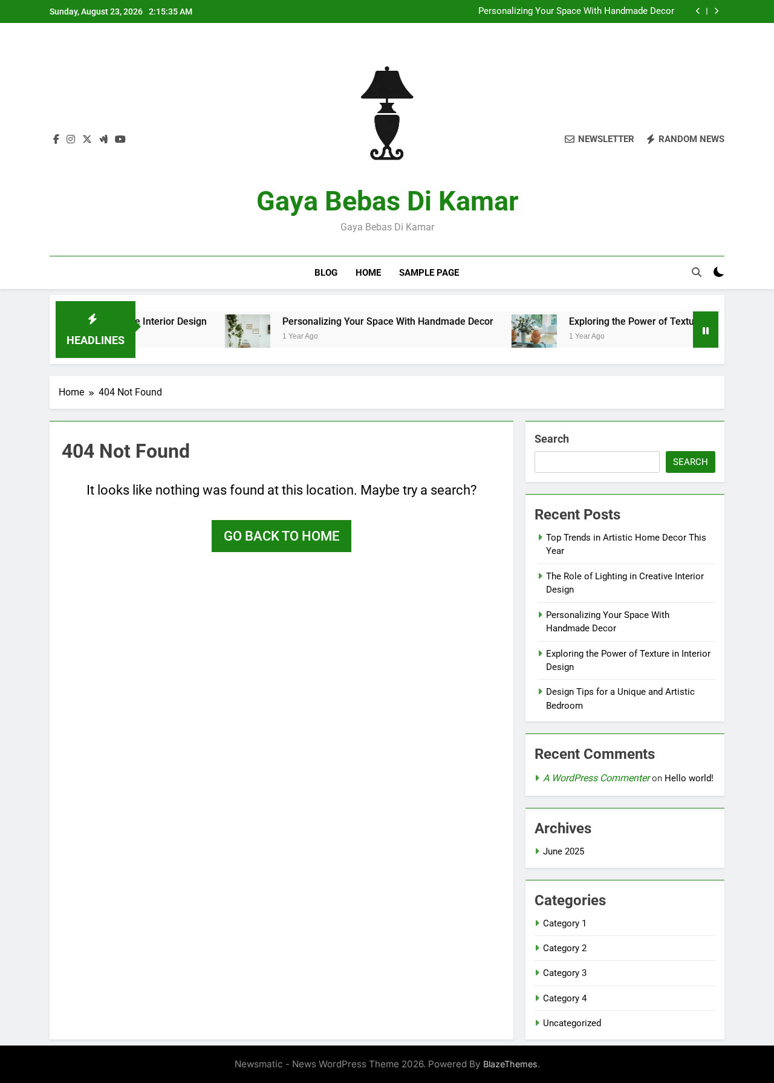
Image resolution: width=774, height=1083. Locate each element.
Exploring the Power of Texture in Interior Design (653, 321)
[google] (103, 139)
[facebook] (56, 139)
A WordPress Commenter (596, 778)
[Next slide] (716, 11)
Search (552, 438)
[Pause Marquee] (705, 329)
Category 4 (565, 998)
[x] (87, 139)
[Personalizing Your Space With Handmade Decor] (227, 337)
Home (368, 272)
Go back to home (281, 536)
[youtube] (120, 139)
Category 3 (565, 973)
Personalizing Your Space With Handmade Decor (576, 11)
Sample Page (429, 272)
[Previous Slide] (698, 11)
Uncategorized (572, 1023)
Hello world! (689, 778)
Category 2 (565, 948)
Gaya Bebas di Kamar (387, 201)
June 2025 (563, 851)
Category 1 (565, 923)
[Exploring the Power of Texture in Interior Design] (513, 337)
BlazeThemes (510, 1064)
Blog (325, 272)
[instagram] (71, 139)
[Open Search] (696, 272)
